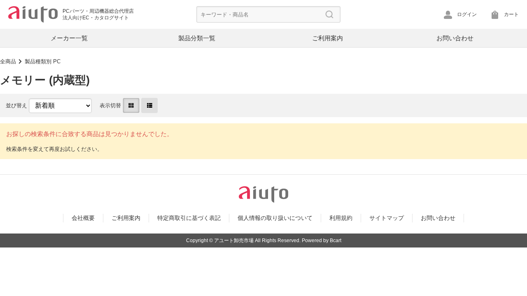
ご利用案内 (327, 38)
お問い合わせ (454, 38)
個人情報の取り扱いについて (275, 218)
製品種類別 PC (43, 61)
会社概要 (83, 218)
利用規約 (340, 218)
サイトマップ (386, 218)
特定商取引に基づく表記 (189, 218)
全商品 (8, 61)
